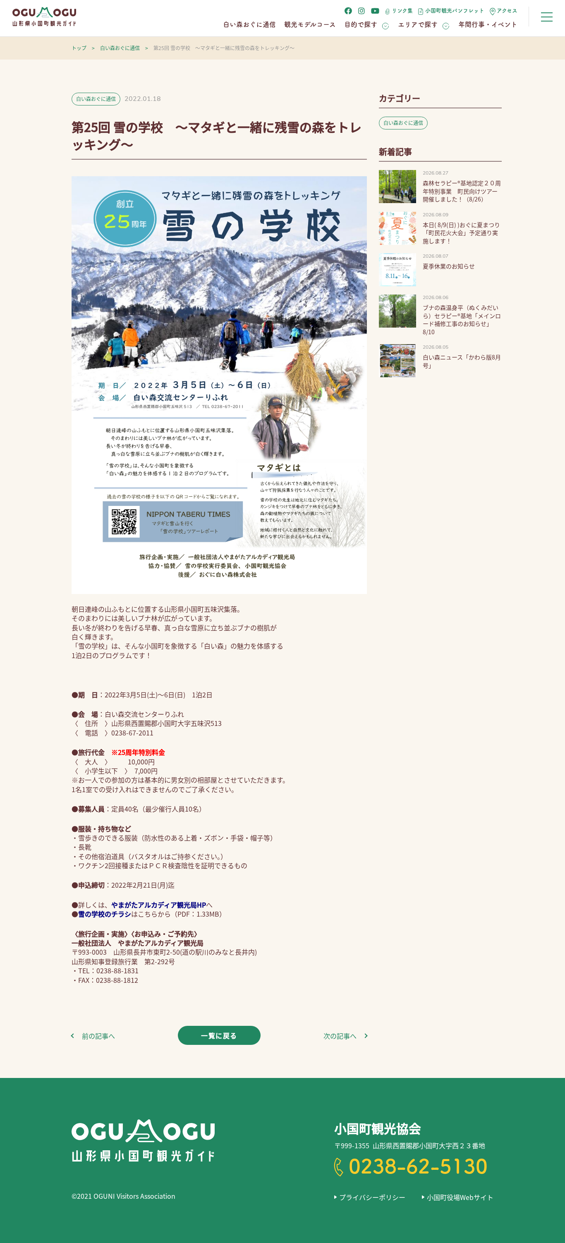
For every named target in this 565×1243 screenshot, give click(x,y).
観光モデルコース (310, 24)
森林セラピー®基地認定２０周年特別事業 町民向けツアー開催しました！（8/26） (462, 191)
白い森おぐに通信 (249, 24)
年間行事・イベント (487, 24)
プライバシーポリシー (372, 1197)
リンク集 (402, 10)
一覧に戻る (219, 1035)
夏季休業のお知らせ (449, 266)
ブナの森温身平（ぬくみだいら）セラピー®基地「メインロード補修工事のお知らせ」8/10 (462, 319)
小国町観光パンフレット (454, 10)
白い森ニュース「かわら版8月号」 (462, 361)
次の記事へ (340, 1036)
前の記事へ (98, 1036)
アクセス (507, 10)
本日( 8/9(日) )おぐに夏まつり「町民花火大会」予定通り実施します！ (461, 232)
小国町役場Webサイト (460, 1197)
